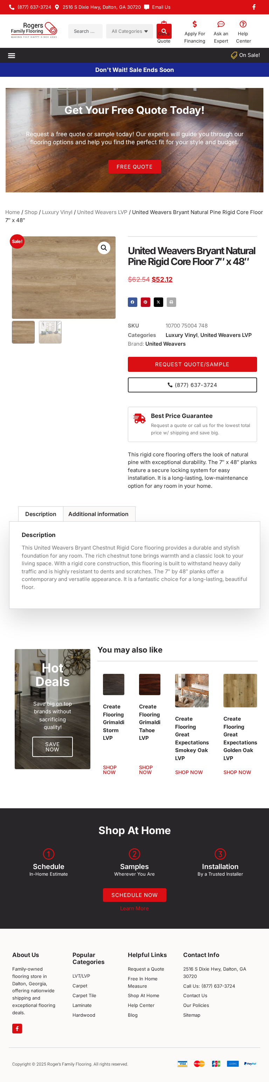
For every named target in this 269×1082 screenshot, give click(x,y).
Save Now (52, 747)
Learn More (134, 908)
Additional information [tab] (98, 513)
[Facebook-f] (17, 1028)
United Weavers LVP (102, 212)
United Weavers (165, 343)
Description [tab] (40, 513)
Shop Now (110, 770)
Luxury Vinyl (57, 212)
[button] (11, 55)
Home (12, 212)
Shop (31, 212)
